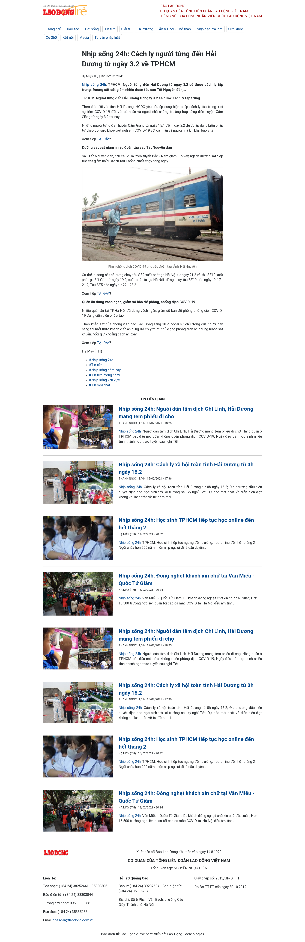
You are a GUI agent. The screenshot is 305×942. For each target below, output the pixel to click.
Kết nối (68, 37)
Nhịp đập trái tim (210, 29)
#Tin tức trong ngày (104, 375)
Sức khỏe (235, 29)
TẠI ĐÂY (103, 139)
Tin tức (110, 29)
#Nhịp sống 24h (101, 360)
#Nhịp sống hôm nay (105, 370)
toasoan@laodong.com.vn (73, 920)
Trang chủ (53, 29)
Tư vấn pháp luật (107, 37)
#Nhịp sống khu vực (104, 380)
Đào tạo (73, 29)
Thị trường (145, 29)
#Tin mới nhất (99, 385)
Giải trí (126, 29)
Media (84, 37)
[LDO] (78, 427)
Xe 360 (51, 37)
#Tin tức (96, 365)
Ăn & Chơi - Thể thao (175, 29)
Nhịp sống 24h (94, 84)
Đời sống (92, 29)
